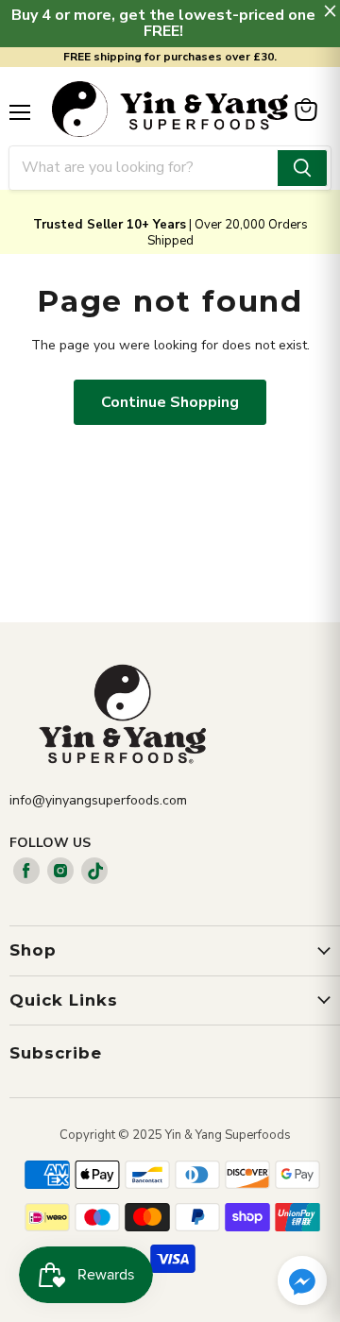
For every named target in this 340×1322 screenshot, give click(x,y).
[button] (302, 1282)
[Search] (302, 168)
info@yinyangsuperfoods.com (98, 800)
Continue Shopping (170, 402)
